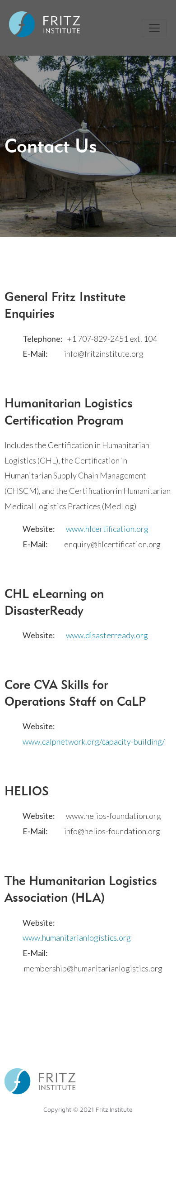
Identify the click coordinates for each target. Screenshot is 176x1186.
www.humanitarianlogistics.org (77, 937)
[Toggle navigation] (154, 28)
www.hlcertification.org (107, 529)
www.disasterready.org (107, 635)
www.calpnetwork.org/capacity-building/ (94, 741)
